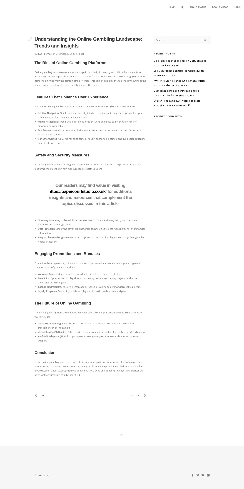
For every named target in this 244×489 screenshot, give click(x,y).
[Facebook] (192, 475)
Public (81, 54)
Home (172, 7)
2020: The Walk (198, 7)
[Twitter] (197, 475)
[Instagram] (208, 475)
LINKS (237, 7)
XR (182, 7)
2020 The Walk (45, 54)
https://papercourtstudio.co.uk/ (77, 191)
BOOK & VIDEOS (220, 7)
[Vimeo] (202, 475)
